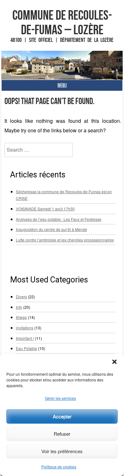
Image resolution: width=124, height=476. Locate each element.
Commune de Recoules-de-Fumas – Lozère (62, 22)
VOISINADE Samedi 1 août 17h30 (45, 208)
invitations (24, 327)
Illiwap (21, 317)
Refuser (62, 433)
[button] (114, 362)
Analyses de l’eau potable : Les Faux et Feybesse (58, 219)
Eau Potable (26, 348)
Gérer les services (60, 398)
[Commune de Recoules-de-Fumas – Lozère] (62, 65)
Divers (21, 296)
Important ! (25, 338)
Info (19, 307)
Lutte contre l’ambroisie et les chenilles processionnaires (65, 239)
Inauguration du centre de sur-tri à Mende (51, 229)
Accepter (62, 416)
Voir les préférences (62, 451)
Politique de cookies (58, 466)
